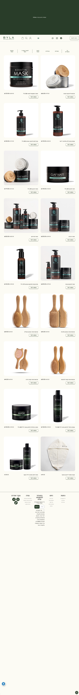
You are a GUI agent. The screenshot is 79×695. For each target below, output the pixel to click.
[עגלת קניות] (22, 38)
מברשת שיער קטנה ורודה (32, 379)
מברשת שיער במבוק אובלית (31, 332)
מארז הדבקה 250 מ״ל (33, 189)
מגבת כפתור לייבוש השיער (68, 475)
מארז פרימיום (34, 236)
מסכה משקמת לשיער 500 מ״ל (30, 93)
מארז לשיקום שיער (70, 284)
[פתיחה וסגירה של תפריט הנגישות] (3, 684)
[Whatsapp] (53, 38)
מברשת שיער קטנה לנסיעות (68, 379)
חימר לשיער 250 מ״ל (70, 189)
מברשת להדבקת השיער (69, 93)
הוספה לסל (70, 97)
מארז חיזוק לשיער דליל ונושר (31, 475)
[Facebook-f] (14, 499)
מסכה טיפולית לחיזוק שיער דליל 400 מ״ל (28, 427)
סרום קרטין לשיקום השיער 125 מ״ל (29, 284)
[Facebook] (61, 38)
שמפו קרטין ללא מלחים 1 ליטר (67, 141)
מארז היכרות (72, 236)
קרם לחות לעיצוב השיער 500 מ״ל (30, 141)
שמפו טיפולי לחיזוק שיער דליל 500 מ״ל (65, 427)
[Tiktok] (16, 502)
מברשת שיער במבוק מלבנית (68, 332)
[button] (38, 38)
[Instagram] (57, 38)
